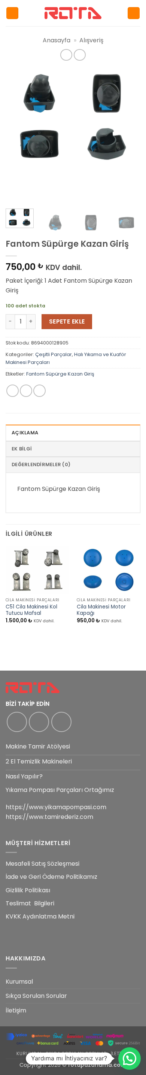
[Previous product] (79, 55)
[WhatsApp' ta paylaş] (12, 391)
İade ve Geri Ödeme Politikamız (51, 876)
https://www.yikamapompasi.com (56, 807)
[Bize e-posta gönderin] (61, 722)
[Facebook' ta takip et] (17, 722)
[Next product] (66, 55)
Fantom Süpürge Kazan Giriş (60, 374)
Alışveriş (91, 40)
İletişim (16, 1010)
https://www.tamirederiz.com (49, 817)
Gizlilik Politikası (28, 890)
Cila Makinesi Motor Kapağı (101, 610)
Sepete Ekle (67, 321)
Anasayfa (56, 40)
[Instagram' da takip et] (39, 722)
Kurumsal (19, 981)
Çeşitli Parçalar (53, 354)
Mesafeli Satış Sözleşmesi (42, 863)
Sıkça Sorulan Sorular (36, 996)
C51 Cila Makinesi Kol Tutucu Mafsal (31, 610)
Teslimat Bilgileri (30, 903)
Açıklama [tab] (25, 432)
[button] (12, 13)
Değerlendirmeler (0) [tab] (41, 464)
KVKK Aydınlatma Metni (40, 916)
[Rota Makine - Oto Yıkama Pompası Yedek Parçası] (73, 13)
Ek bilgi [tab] (22, 449)
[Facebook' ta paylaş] (26, 391)
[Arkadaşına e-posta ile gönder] (39, 391)
